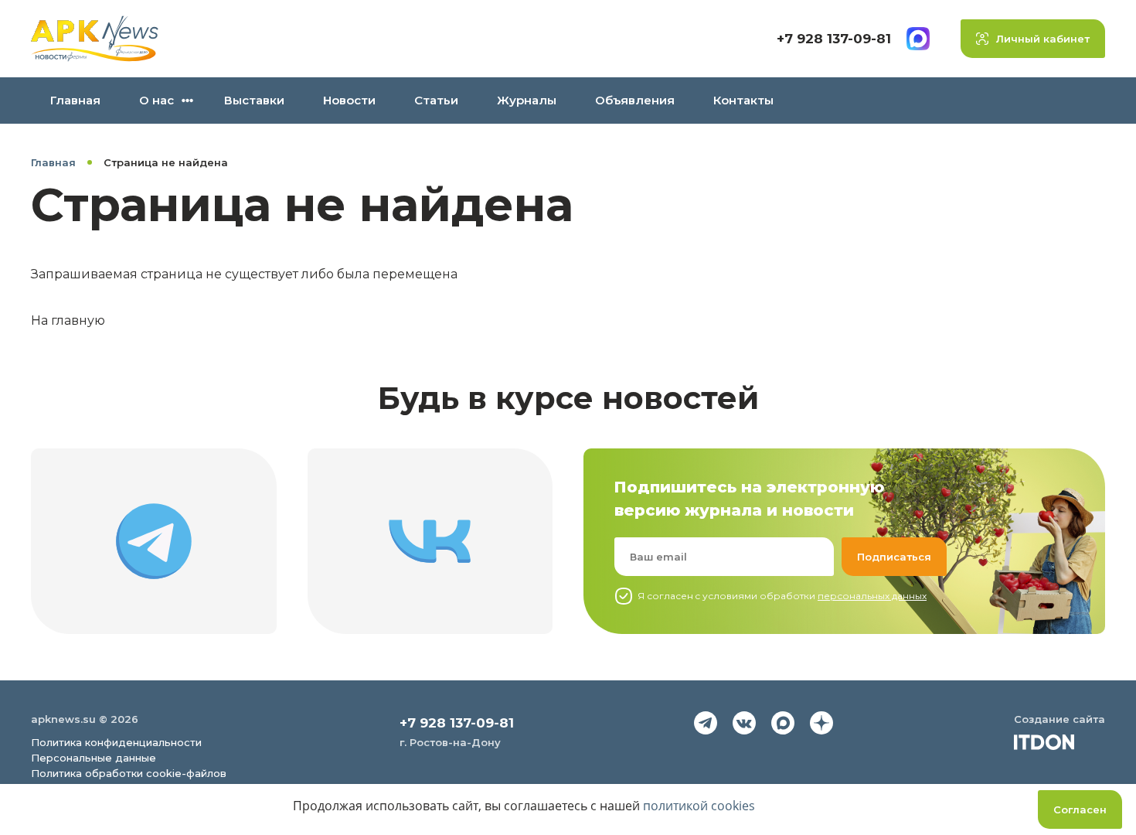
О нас (156, 100)
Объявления (635, 100)
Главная (75, 100)
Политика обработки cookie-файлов (128, 773)
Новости (349, 100)
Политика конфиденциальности (116, 742)
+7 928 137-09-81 (834, 38)
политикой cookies (699, 805)
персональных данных (872, 596)
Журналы (526, 100)
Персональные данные (93, 758)
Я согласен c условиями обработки (782, 596)
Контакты (743, 100)
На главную (68, 320)
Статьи (436, 100)
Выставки (254, 100)
